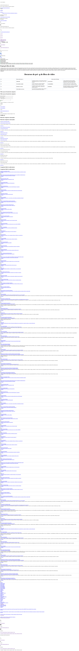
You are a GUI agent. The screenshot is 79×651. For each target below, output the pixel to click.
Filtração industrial (2, 598)
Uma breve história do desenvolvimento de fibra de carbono (8, 373)
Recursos (1, 37)
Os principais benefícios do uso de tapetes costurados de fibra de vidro (9, 250)
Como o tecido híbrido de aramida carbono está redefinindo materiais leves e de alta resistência (12, 500)
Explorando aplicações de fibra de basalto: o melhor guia (7, 205)
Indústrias (1, 35)
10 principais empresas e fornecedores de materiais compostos (8, 201)
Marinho (1, 590)
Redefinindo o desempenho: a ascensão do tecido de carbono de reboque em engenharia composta (13, 377)
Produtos (1, 582)
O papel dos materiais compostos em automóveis (6, 216)
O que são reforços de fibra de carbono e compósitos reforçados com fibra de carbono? (11, 359)
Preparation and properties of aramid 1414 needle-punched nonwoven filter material (11, 190)
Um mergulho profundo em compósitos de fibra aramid (7, 523)
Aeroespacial (2, 611)
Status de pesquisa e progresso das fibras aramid (6, 194)
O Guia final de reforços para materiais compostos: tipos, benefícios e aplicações (10, 272)
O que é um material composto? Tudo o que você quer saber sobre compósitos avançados (11, 332)
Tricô (1, 601)
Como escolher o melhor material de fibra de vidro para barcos (8, 470)
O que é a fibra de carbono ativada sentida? (6, 242)
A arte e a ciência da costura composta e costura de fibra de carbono (9, 418)
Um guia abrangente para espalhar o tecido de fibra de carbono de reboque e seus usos (11, 283)
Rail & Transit (28, 611)
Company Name (2, 98)
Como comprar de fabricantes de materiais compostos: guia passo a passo (9, 336)
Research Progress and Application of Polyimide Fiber (7, 388)
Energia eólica (2, 594)
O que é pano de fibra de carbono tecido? (5, 287)
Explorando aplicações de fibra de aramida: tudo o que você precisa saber (9, 261)
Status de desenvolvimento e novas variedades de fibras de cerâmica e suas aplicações (11, 235)
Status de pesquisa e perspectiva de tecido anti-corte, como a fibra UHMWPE (10, 429)
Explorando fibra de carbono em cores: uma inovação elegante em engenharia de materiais (12, 354)
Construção (1, 592)
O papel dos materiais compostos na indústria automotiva (7, 303)
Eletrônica (1, 593)
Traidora (1, 600)
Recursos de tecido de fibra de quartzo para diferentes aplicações (8, 227)
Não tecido (1, 603)
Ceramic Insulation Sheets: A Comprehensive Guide (7, 179)
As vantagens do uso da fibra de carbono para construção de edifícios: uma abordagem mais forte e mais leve (14, 299)
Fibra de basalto (2, 585)
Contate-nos (1, 606)
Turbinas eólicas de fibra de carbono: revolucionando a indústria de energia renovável (11, 276)
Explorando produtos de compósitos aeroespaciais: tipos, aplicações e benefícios (10, 514)
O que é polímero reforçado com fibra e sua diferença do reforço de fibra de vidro (10, 532)
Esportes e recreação (14, 611)
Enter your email (2, 96)
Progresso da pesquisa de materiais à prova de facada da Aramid (8, 220)
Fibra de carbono (2, 583)
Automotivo (1, 597)
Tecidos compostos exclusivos (4, 602)
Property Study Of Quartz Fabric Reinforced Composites (7, 175)
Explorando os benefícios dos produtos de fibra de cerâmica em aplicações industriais (11, 313)
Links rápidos (2, 604)
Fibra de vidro (2, 584)
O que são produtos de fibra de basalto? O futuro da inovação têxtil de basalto (10, 546)
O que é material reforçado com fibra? (5, 344)
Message (1, 100)
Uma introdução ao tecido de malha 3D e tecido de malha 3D (8, 231)
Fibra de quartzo (2, 586)
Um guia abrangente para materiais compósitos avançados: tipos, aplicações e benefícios (11, 555)
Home (1, 54)
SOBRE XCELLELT (3, 39)
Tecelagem (1, 599)
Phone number (2, 97)
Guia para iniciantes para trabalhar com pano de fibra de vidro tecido (9, 257)
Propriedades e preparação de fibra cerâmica (6, 209)
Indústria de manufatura (3, 596)
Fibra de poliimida (2, 587)
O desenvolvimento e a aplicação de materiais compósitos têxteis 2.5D (9, 364)
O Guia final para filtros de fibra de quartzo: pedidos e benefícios (8, 444)
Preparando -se (9, 614)
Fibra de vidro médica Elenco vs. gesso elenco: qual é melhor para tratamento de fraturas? (12, 403)
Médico (1, 591)
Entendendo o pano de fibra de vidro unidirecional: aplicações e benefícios (10, 246)
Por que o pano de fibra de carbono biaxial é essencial (7, 459)
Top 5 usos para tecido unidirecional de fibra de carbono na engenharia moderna (10, 485)
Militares (1, 595)
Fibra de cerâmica (2, 588)
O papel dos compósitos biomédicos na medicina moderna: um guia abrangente (10, 268)
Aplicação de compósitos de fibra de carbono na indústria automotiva (9, 368)
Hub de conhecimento (3, 40)
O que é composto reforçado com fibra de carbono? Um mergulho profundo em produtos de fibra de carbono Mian (15, 291)
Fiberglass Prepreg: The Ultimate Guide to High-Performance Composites (10, 186)
